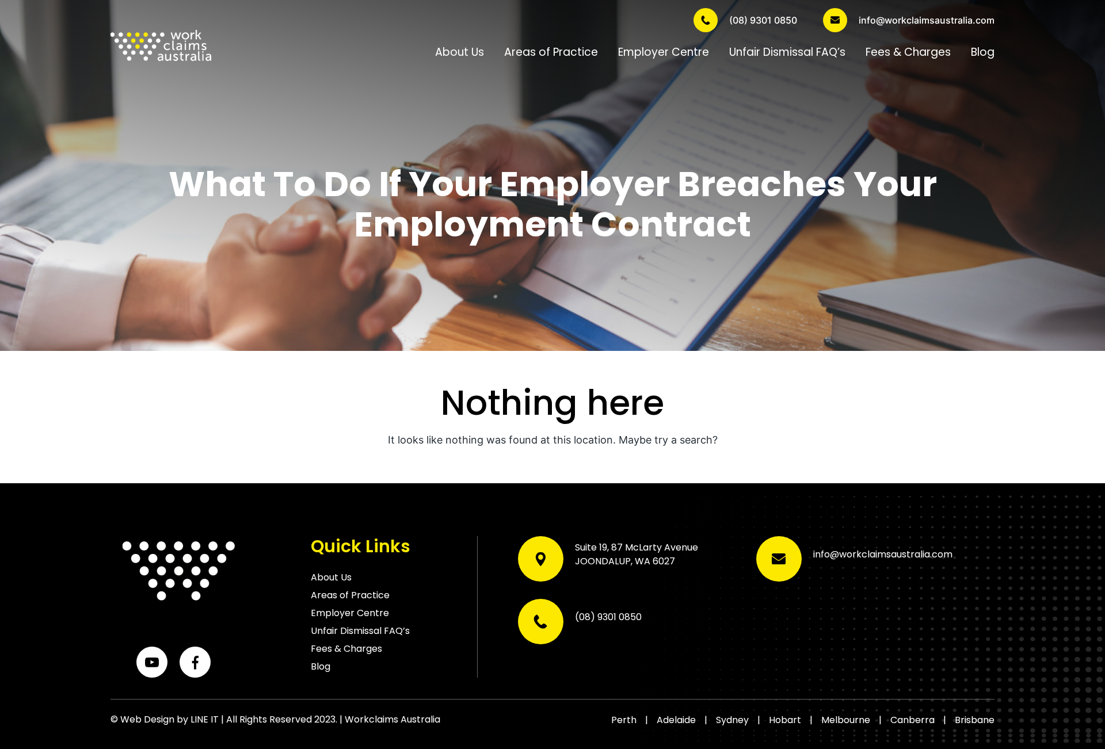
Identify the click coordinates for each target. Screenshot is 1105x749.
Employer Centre (663, 52)
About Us (459, 52)
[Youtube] (151, 662)
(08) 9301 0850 (763, 20)
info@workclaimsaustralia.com (927, 20)
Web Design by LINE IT (169, 719)
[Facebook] (195, 662)
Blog (983, 52)
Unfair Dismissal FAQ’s (787, 52)
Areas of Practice (551, 52)
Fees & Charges (908, 52)
